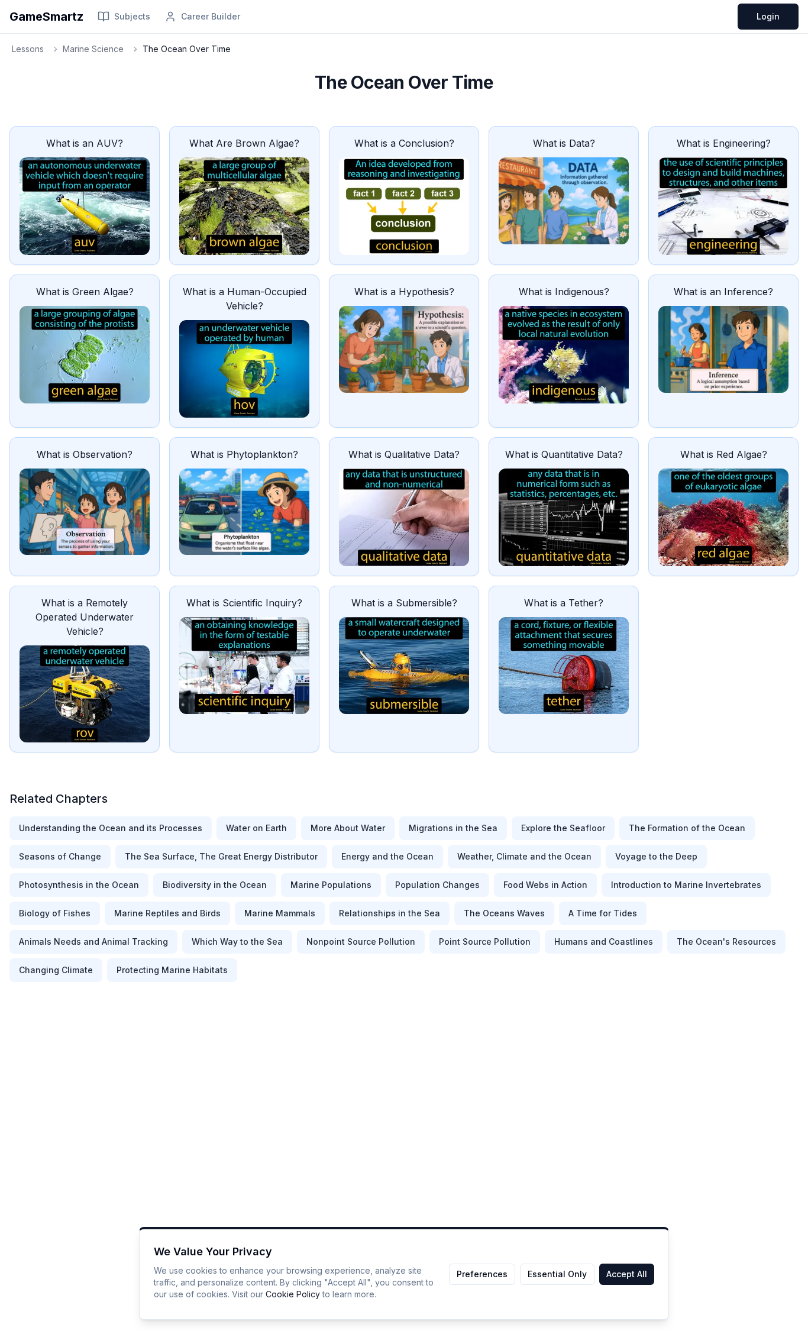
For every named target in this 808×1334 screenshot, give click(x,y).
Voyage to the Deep (656, 856)
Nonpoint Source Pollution (360, 941)
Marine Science (93, 49)
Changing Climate (56, 970)
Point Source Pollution (485, 941)
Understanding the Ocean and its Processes (110, 828)
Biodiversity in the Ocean (215, 885)
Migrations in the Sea (453, 828)
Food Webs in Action (545, 885)
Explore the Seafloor (563, 828)
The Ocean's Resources (726, 941)
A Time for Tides (602, 913)
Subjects (132, 16)
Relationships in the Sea (389, 913)
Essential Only (557, 1274)
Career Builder (210, 16)
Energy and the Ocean (387, 856)
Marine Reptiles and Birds (167, 913)
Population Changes (437, 885)
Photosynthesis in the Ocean (79, 885)
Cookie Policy (293, 1294)
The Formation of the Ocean (687, 828)
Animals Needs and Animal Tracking (93, 941)
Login (768, 16)
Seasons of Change (60, 856)
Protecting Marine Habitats (172, 970)
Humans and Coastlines (603, 941)
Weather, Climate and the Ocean (524, 856)
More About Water (348, 828)
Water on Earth (256, 828)
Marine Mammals (279, 913)
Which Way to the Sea (237, 941)
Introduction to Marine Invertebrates (686, 885)
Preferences (482, 1274)
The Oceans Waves (504, 913)
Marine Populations (330, 885)
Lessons (28, 49)
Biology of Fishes (55, 913)
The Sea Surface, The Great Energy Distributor (221, 856)
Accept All (626, 1274)
